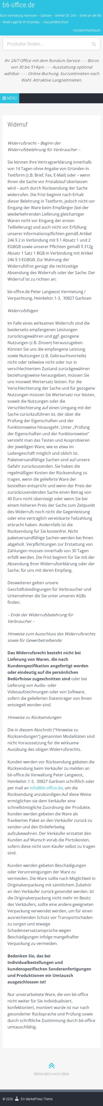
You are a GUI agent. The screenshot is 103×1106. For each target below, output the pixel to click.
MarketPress (34, 1099)
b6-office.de (18, 5)
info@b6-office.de (46, 788)
